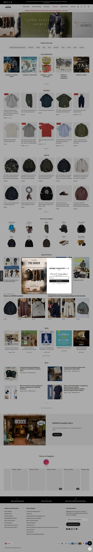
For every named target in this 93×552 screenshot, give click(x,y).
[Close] (70, 259)
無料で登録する (59, 281)
